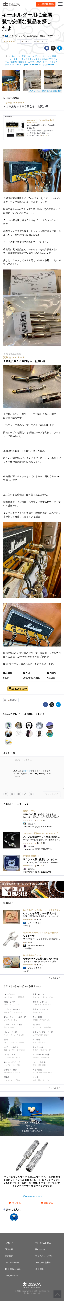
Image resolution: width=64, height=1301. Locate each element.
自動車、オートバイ (41, 1009)
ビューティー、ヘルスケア (15, 1017)
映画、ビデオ (9, 1002)
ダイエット (8, 1020)
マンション (8, 1080)
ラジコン (12, 1050)
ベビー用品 (37, 1070)
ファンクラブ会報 (17, 1035)
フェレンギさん (16, 35)
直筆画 (46, 1035)
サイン (6, 1035)
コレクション (38, 1047)
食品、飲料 (37, 1017)
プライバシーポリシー (45, 1256)
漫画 (34, 1042)
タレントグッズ (10, 1032)
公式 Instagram (12, 1275)
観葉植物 (47, 1027)
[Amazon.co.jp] (17, 688)
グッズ (18, 1005)
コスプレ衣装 (38, 1035)
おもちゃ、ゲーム (40, 1002)
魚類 (34, 1065)
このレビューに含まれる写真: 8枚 (45, 91)
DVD (6, 1005)
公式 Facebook (14, 1269)
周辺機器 (21, 997)
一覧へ (39, 986)
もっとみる (53, 1088)
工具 (45, 1012)
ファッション (9, 1054)
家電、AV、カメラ (40, 994)
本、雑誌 (36, 1039)
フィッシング (17, 1012)
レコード (11, 1042)
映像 (42, 997)
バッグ (17, 1057)
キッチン (36, 997)
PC (5, 997)
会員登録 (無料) (47, 4)
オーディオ (50, 997)
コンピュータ (9, 994)
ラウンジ (9, 1243)
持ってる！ (17, 1202)
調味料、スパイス (39, 1020)
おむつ (35, 1072)
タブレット (12, 997)
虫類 (39, 1065)
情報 (34, 1080)
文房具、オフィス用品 (13, 1024)
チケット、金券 (10, 1070)
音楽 (6, 1039)
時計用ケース (46, 1057)
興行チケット (9, 1072)
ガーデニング (38, 1027)
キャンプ (7, 1012)
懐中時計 (36, 1057)
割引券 (17, 1072)
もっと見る (53, 978)
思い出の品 (20, 1042)
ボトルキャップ (45, 1050)
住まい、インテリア (12, 1062)
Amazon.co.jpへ (33, 1196)
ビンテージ (47, 1005)
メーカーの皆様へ (43, 1262)
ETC (41, 1012)
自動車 (35, 1012)
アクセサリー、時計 (41, 1054)
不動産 (7, 1077)
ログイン (27, 771)
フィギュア (37, 1005)
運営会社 (9, 1249)
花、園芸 (36, 1024)
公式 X (40, 1269)
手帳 (12, 1027)
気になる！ (49, 1202)
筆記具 (6, 1027)
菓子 (49, 1020)
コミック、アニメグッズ (43, 1032)
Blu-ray (11, 1005)
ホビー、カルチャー (12, 1047)
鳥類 (44, 1065)
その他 (35, 1077)
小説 (44, 1042)
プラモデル (21, 1050)
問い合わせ (40, 1249)
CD (5, 1042)
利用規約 (9, 1256)
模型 (5, 1050)
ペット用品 (16, 1065)
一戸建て (17, 1080)
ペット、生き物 (39, 1062)
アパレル (7, 1057)
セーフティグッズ (45, 1072)
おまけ (35, 1050)
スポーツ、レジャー (12, 1009)
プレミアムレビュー (44, 1243)
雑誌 (39, 1042)
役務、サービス (43, 1080)
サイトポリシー (12, 1262)
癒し (15, 1020)
